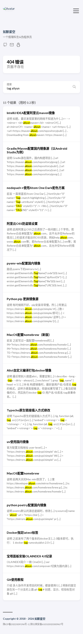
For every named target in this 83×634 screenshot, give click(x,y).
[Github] (5, 46)
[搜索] (74, 87)
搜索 (9, 84)
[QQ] (18, 46)
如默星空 (9, 31)
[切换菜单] (76, 10)
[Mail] (11, 46)
